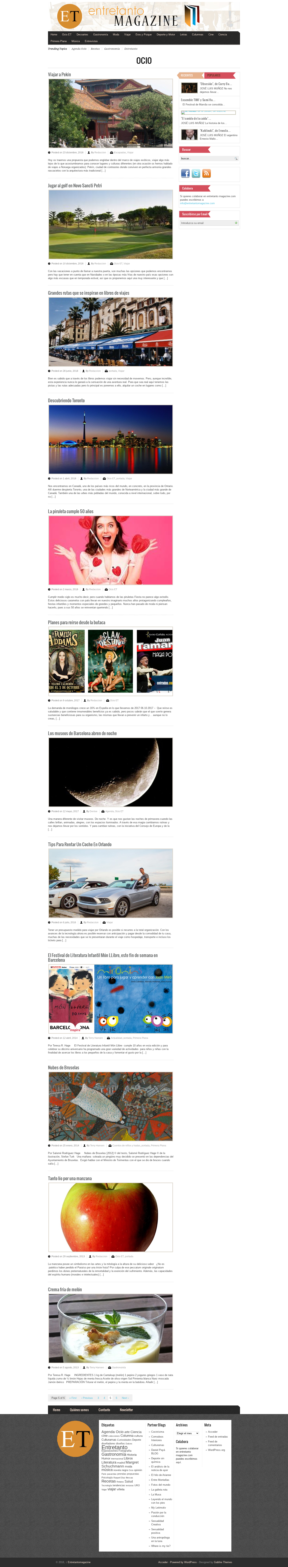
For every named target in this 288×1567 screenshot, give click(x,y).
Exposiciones (109, 1450)
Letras (183, 34)
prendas (121, 1474)
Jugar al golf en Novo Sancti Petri (75, 185)
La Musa (156, 1494)
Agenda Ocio (79, 48)
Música (76, 41)
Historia (132, 1454)
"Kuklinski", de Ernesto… (215, 130)
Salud (129, 1481)
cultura (138, 1435)
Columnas (197, 34)
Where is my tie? (160, 1546)
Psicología (107, 1477)
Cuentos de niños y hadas (126, 1145)
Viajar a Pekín (59, 74)
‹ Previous (87, 1397)
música (107, 1470)
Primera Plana (59, 41)
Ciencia (222, 34)
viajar (112, 1489)
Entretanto (130, 48)
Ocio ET (67, 34)
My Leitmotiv (158, 1507)
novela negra (120, 1470)
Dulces (129, 1443)
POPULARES (213, 75)
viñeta (120, 1489)
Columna (126, 1436)
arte (127, 1432)
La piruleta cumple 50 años (70, 511)
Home (54, 34)
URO (137, 1485)
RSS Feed (206, 173)
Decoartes (82, 34)
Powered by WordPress (183, 1562)
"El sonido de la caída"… (196, 118)
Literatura (108, 1462)
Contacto (104, 1409)
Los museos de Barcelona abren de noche (82, 733)
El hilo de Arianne (161, 1475)
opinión (138, 1470)
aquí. (179, 1462)
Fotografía (125, 1450)
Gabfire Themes (223, 1562)
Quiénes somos (79, 1409)
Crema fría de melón (65, 1289)
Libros (128, 1458)
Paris (103, 1474)
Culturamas (108, 1439)
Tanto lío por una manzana (70, 1178)
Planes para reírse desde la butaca (76, 622)
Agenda (109, 811)
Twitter (196, 173)
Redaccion (100, 152)
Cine (211, 34)
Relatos (120, 1482)
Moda (116, 34)
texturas (130, 1485)
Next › (125, 1397)
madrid (121, 1462)
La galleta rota (159, 1489)
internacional (117, 1458)
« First (73, 1397)
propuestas (133, 1474)
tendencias (119, 1485)
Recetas (95, 48)
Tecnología (106, 1485)
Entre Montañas (160, 1479)
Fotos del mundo (160, 1484)
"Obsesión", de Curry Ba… (216, 84)
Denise (93, 811)
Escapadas (120, 152)
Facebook (185, 173)
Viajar (127, 34)
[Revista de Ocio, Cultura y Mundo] (144, 16)
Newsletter (126, 1409)
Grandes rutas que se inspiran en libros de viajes (88, 292)
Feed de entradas (218, 1436)
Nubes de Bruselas (63, 1067)
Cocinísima (157, 1431)
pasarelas (112, 1474)
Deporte (136, 1440)
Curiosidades (124, 1440)
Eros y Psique (144, 34)
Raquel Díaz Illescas (123, 1477)
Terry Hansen (96, 1038)
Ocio (131, 1470)
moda (128, 1466)
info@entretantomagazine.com (197, 203)
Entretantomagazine (78, 1562)
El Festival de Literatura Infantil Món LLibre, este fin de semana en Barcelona (103, 957)
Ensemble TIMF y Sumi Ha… (198, 100)
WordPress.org (216, 1449)
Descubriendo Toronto (66, 400)
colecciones (114, 1436)
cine (104, 1436)
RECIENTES (187, 75)
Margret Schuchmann (120, 1464)
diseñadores (108, 1443)
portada (113, 371)
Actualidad (116, 1038)
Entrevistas (91, 41)
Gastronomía (100, 34)
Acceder (212, 1431)
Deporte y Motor (166, 34)
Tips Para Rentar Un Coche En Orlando (79, 844)
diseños (120, 1443)
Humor (105, 1458)
